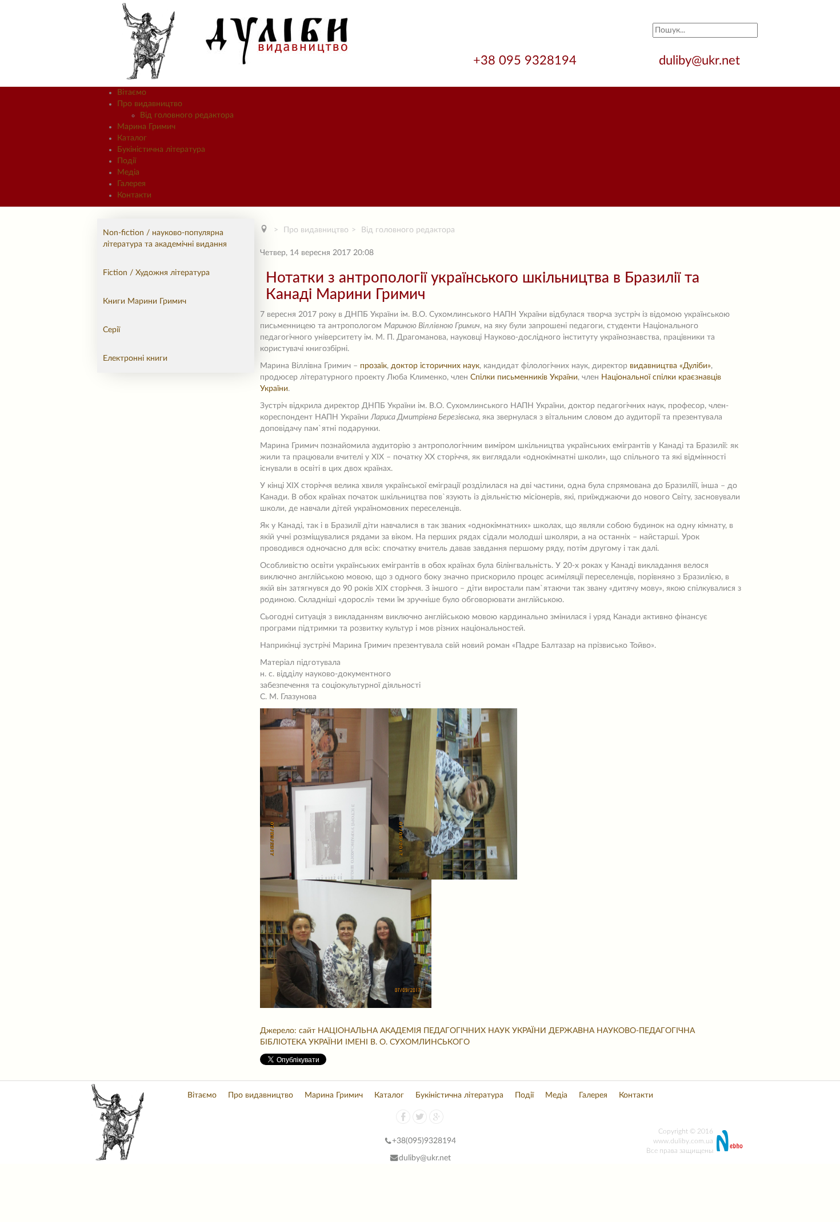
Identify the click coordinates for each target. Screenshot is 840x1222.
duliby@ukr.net (699, 60)
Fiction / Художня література (156, 273)
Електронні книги (135, 358)
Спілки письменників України (524, 377)
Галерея (593, 1095)
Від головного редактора (187, 115)
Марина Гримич (334, 1095)
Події (524, 1095)
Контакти (636, 1095)
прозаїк (373, 366)
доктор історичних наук (435, 366)
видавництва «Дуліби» (670, 366)
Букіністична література (459, 1095)
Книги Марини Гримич (144, 301)
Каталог (389, 1095)
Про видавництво (316, 230)
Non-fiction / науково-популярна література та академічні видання (165, 238)
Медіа (556, 1095)
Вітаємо (202, 1095)
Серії (111, 330)
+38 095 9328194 (526, 60)
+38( (400, 1141)
